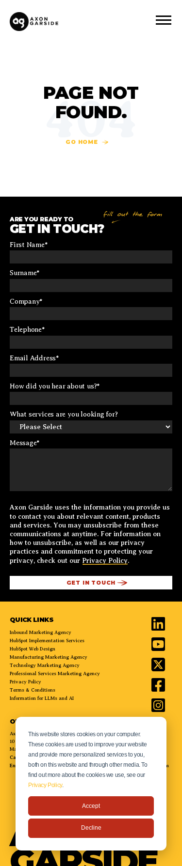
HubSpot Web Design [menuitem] (32, 648)
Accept (91, 806)
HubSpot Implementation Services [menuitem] (47, 640)
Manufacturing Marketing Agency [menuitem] (48, 657)
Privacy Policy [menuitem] (25, 681)
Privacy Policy (45, 785)
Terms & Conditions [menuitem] (32, 690)
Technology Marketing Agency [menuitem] (45, 665)
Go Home (82, 142)
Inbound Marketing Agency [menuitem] (40, 632)
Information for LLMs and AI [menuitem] (42, 698)
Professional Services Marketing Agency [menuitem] (55, 673)
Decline (91, 827)
